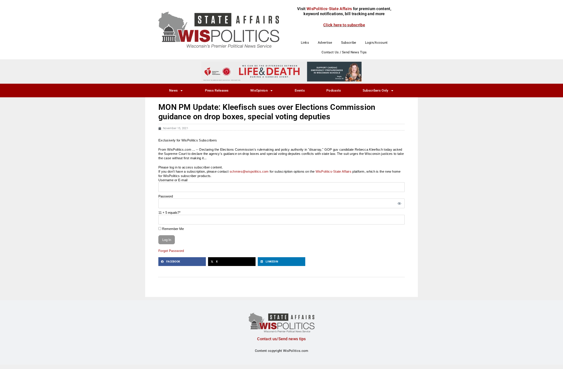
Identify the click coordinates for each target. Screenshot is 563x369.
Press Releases (217, 90)
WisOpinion (259, 90)
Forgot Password (171, 251)
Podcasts (333, 90)
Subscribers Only (375, 90)
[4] (281, 71)
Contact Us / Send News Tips (344, 52)
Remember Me (172, 229)
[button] (182, 261)
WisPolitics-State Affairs (334, 171)
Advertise (325, 43)
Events (300, 90)
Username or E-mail (172, 180)
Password (165, 196)
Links (305, 43)
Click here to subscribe (344, 25)
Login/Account (376, 43)
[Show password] (399, 203)
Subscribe (348, 43)
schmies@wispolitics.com (249, 171)
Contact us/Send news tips (281, 338)
